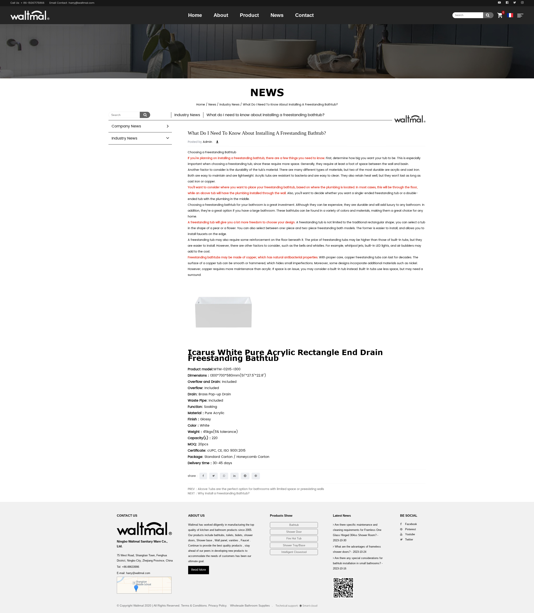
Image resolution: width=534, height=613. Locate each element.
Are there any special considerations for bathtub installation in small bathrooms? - (358, 563)
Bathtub (294, 524)
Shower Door (256, 23)
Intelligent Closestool (294, 552)
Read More (198, 570)
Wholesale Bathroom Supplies (250, 605)
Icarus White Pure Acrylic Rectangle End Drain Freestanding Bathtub (285, 355)
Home (195, 15)
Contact (304, 15)
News (277, 15)
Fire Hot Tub (255, 22)
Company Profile (229, 23)
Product (249, 15)
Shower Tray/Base (294, 545)
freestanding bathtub (249, 158)
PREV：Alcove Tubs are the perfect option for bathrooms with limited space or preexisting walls (256, 489)
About (221, 15)
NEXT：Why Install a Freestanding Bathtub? (219, 493)
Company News (126, 126)
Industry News (286, 23)
